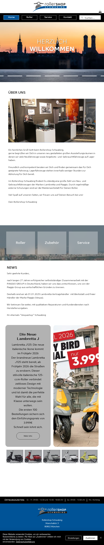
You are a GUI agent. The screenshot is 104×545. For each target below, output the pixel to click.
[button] (100, 12)
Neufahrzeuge (31, 157)
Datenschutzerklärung (25, 541)
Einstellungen (73, 538)
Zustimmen (90, 538)
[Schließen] (100, 538)
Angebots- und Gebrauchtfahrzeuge (65, 157)
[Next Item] (89, 120)
